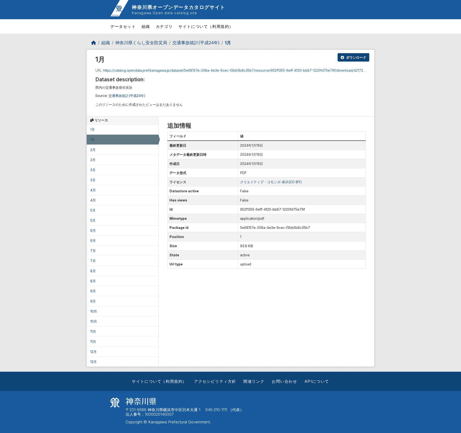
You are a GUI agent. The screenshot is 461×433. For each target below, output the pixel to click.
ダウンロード (356, 57)
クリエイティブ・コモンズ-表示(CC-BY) (271, 182)
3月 (93, 170)
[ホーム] (93, 42)
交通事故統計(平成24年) (195, 42)
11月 (93, 331)
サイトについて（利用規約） (205, 26)
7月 (93, 251)
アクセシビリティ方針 (215, 381)
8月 (93, 271)
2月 (93, 150)
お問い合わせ (284, 381)
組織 (146, 26)
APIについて (316, 381)
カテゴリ (164, 26)
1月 (228, 42)
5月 (93, 210)
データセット (123, 26)
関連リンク (254, 381)
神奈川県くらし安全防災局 (141, 42)
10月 (93, 311)
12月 (93, 352)
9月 (93, 291)
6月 (93, 230)
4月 (93, 190)
